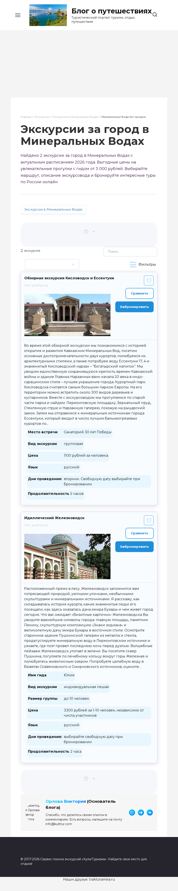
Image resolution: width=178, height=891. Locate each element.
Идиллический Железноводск (54, 518)
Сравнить (139, 293)
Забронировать (134, 307)
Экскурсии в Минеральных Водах (53, 209)
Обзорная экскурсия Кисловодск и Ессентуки (69, 278)
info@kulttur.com (59, 824)
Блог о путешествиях (111, 11)
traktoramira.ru (102, 879)
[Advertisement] (89, 67)
